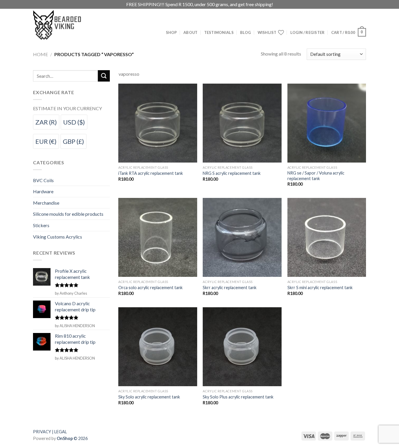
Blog (245, 32)
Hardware (43, 191)
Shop (171, 32)
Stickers (41, 225)
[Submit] (104, 76)
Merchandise (46, 203)
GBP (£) (73, 141)
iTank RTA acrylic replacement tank (150, 173)
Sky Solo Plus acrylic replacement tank (238, 396)
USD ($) (74, 122)
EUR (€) (46, 141)
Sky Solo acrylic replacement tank (149, 396)
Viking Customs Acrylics (57, 236)
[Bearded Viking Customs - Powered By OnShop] (69, 25)
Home (40, 54)
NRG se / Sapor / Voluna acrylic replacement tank (315, 175)
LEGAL (60, 431)
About (190, 32)
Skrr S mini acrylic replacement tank (320, 287)
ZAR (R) (46, 122)
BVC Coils (43, 180)
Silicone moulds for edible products (68, 214)
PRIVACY (42, 431)
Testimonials (219, 32)
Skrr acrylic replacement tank (229, 287)
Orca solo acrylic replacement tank (150, 287)
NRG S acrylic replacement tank (232, 173)
